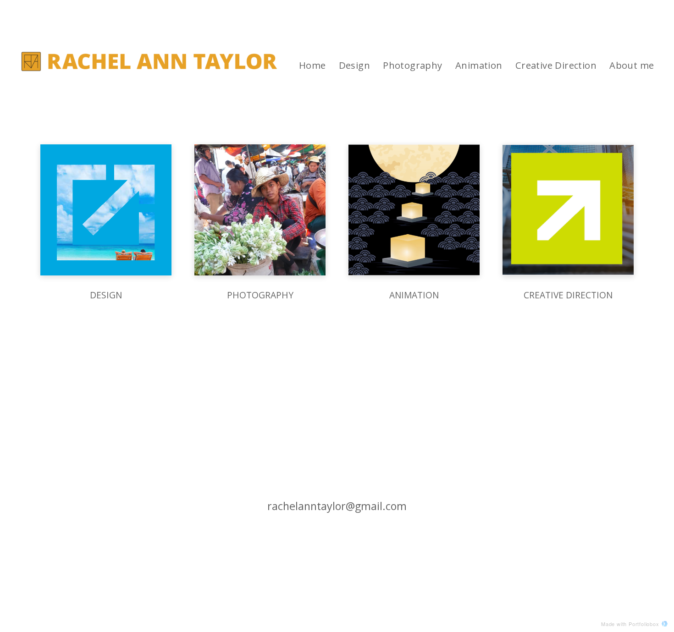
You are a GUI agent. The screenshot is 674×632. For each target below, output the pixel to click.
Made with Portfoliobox (630, 623)
